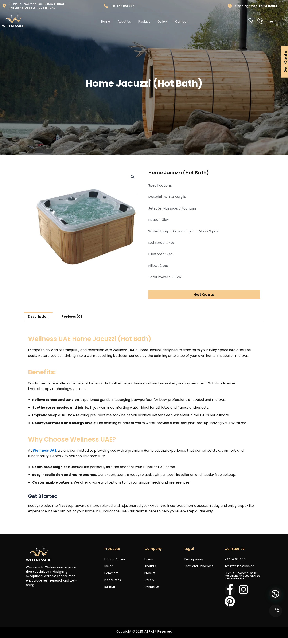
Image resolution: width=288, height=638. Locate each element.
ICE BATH (110, 587)
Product (149, 573)
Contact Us (151, 587)
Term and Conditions (198, 566)
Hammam (111, 573)
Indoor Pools (113, 580)
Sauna (108, 566)
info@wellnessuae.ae (239, 566)
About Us (150, 566)
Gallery (149, 580)
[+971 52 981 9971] (106, 6)
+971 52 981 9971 (123, 6)
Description (38, 316)
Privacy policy (193, 559)
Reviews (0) (71, 316)
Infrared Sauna (114, 559)
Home (148, 559)
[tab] (38, 316)
